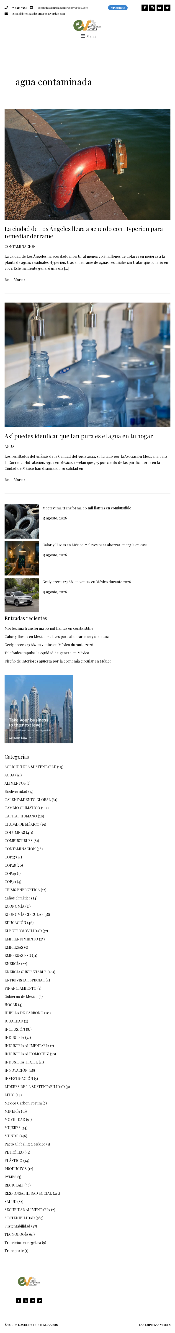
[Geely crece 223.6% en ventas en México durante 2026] (22, 595)
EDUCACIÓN (15, 922)
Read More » (15, 279)
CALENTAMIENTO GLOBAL (28, 799)
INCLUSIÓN (15, 1029)
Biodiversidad (16, 791)
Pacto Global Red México (25, 1144)
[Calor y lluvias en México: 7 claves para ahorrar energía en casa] (22, 558)
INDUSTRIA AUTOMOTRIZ (27, 1053)
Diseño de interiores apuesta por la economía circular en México (58, 661)
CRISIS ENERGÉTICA (22, 889)
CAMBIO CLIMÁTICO (22, 807)
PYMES (10, 1176)
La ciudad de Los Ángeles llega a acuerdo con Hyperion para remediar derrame (84, 232)
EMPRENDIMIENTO (21, 939)
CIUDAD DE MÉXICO (22, 824)
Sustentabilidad (17, 1226)
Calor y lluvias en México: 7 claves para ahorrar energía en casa (94, 544)
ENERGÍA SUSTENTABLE (25, 971)
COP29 (10, 873)
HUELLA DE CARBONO (24, 1012)
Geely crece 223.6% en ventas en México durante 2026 (86, 581)
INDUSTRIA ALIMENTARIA (27, 1045)
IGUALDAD (14, 1021)
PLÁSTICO (13, 1160)
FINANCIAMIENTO (20, 988)
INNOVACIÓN (16, 1070)
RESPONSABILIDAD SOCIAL (28, 1193)
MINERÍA (12, 1111)
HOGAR (11, 1004)
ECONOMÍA (14, 906)
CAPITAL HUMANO (21, 816)
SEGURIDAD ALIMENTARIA (27, 1209)
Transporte (14, 1250)
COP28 (10, 865)
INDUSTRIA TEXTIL (21, 1062)
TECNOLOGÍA (16, 1234)
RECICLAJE (14, 1185)
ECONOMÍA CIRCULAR (24, 914)
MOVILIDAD (15, 1119)
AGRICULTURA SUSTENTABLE (30, 766)
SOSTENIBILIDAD (20, 1217)
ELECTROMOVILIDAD (23, 930)
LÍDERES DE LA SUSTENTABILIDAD (35, 1086)
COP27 (10, 857)
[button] (87, 36)
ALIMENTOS (15, 783)
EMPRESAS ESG (18, 955)
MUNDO (11, 1135)
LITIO (10, 1094)
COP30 (10, 881)
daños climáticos (18, 898)
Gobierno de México (21, 996)
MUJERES (13, 1127)
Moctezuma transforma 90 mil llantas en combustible (86, 508)
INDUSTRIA (14, 1037)
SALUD (10, 1201)
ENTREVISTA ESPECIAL (25, 980)
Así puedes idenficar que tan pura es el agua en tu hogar (79, 436)
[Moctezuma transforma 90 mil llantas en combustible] (22, 521)
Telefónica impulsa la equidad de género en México (47, 652)
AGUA (9, 446)
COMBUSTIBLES (19, 840)
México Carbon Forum (23, 1103)
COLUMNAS (15, 832)
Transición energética (23, 1242)
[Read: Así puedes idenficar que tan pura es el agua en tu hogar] (87, 364)
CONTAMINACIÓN (20, 246)
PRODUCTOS (16, 1168)
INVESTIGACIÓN (19, 1078)
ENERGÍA (12, 963)
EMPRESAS (14, 947)
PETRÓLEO (14, 1152)
